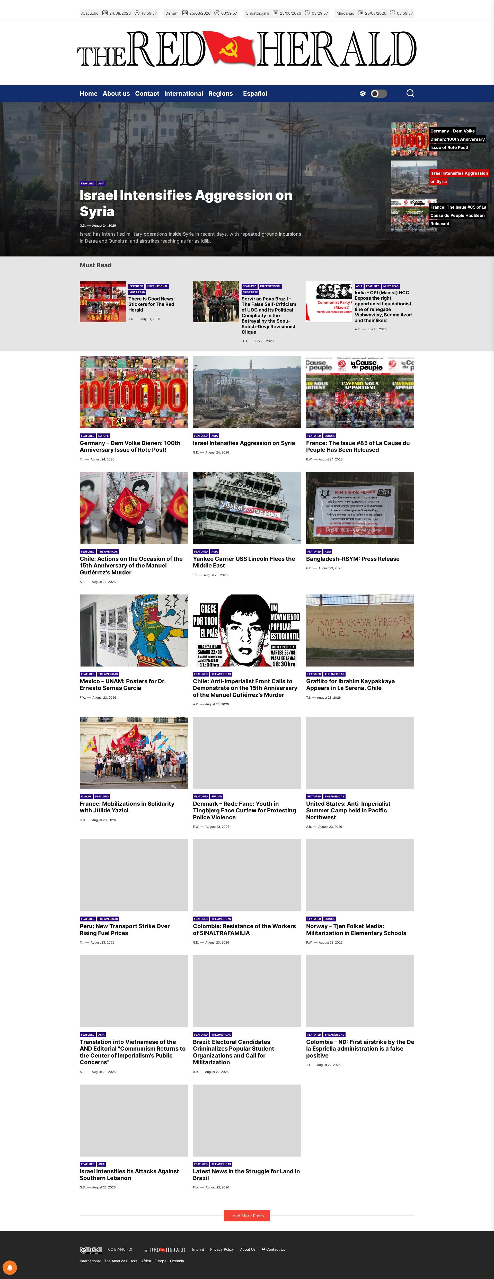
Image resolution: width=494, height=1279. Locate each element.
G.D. (245, 341)
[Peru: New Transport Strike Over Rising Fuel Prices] (134, 875)
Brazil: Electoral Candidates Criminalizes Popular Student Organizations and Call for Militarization (233, 1051)
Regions (220, 93)
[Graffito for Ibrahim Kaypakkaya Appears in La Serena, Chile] (360, 630)
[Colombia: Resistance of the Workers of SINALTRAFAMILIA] (247, 875)
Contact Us (275, 1249)
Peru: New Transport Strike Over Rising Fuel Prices (125, 929)
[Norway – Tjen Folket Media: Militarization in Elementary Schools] (360, 875)
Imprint (198, 1249)
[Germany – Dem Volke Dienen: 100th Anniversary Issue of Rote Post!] (134, 392)
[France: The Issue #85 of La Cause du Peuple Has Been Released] (360, 392)
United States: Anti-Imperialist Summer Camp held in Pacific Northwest (348, 810)
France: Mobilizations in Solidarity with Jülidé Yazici (127, 807)
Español (255, 93)
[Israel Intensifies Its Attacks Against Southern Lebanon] (134, 1121)
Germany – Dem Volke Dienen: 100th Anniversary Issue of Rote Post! (130, 446)
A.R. (131, 319)
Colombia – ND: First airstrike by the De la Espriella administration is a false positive (360, 1048)
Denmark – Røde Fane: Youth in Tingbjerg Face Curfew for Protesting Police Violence (244, 810)
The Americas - (117, 1261)
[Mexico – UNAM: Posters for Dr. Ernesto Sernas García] (134, 630)
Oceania (177, 1261)
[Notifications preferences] (10, 1267)
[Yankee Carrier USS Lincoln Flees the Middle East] (247, 508)
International (183, 93)
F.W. (83, 232)
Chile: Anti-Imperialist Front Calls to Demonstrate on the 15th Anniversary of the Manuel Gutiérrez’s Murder (245, 688)
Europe (103, 174)
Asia (359, 286)
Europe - (162, 1261)
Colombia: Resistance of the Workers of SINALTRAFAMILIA (244, 929)
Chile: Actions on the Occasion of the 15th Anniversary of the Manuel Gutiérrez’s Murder (131, 565)
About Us (247, 1249)
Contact (147, 93)
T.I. (82, 459)
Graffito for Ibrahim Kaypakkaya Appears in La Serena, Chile (350, 684)
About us (116, 93)
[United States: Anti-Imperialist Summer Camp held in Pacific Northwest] (360, 753)
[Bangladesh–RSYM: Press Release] (360, 508)
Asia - (136, 1261)
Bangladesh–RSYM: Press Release (353, 558)
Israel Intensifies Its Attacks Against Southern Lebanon (129, 1174)
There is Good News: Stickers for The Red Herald (151, 304)
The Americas (108, 551)
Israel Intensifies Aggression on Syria (244, 443)
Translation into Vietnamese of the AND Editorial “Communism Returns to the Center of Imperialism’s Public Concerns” (133, 1051)
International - (92, 1261)
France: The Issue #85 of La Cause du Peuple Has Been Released (171, 202)
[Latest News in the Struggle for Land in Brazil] (247, 1121)
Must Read (137, 292)
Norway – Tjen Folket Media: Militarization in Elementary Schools (356, 929)
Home (89, 93)
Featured (87, 174)
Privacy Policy (222, 1249)
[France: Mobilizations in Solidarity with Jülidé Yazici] (134, 753)
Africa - (148, 1261)
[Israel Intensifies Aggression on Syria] (247, 392)
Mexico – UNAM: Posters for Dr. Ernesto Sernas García (123, 684)
